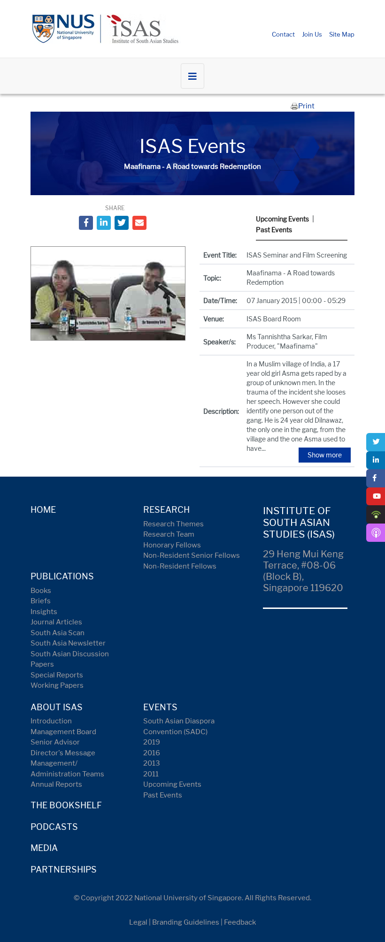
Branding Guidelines (185, 922)
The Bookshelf (66, 805)
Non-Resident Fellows (179, 566)
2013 (151, 763)
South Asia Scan (58, 633)
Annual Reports (56, 784)
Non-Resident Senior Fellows (191, 555)
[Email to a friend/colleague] (139, 223)
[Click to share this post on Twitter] (122, 223)
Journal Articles (56, 622)
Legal (138, 922)
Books (41, 590)
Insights (44, 612)
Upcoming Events (282, 219)
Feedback (240, 922)
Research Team (168, 534)
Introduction (51, 721)
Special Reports (57, 675)
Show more (325, 455)
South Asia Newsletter (68, 643)
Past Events (274, 230)
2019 (151, 742)
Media (44, 848)
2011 (151, 774)
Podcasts (54, 827)
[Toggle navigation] (192, 76)
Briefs (41, 601)
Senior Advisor (55, 742)
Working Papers (57, 685)
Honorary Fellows (172, 545)
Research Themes (173, 524)
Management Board (63, 732)
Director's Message (63, 753)
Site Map (341, 34)
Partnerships (64, 869)
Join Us (312, 34)
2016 (151, 753)
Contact (283, 34)
